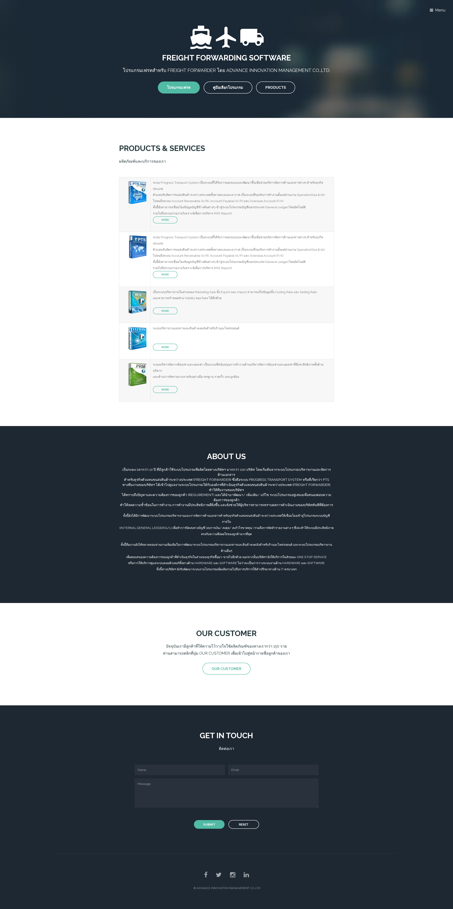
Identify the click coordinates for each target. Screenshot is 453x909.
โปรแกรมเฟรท (179, 87)
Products (275, 87)
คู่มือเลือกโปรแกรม (228, 87)
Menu (440, 10)
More (165, 219)
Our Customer (226, 668)
